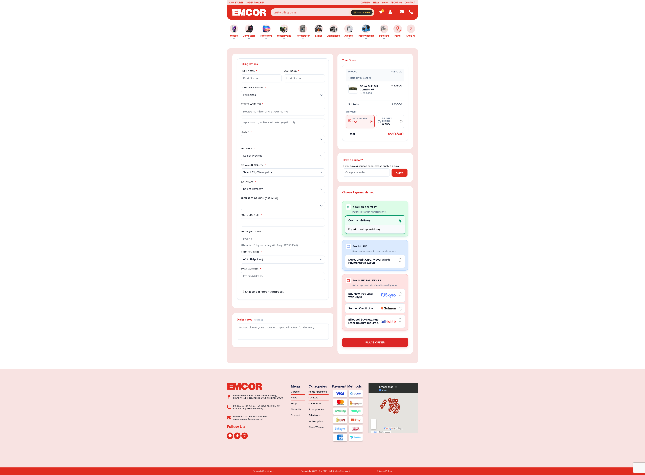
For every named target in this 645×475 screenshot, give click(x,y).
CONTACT (410, 2)
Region (246, 131)
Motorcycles (284, 35)
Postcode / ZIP (251, 215)
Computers (249, 35)
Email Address (251, 268)
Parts (398, 35)
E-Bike (318, 35)
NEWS (376, 2)
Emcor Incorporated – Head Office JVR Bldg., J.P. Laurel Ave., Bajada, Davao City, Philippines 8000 (258, 397)
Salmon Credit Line (360, 308)
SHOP (385, 2)
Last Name (291, 71)
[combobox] (322, 12)
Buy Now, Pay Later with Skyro (360, 295)
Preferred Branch (259, 198)
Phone (251, 231)
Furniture (384, 35)
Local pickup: (360, 120)
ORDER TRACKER (255, 2)
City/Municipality (253, 165)
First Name (249, 71)
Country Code (251, 252)
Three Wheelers (366, 35)
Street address (252, 104)
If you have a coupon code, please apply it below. (371, 166)
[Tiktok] (237, 436)
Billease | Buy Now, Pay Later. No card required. (363, 321)
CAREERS (366, 2)
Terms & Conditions (263, 471)
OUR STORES (236, 2)
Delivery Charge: (387, 121)
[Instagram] (244, 436)
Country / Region (253, 87)
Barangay (248, 181)
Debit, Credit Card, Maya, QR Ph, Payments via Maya (369, 261)
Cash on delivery (359, 220)
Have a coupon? (353, 160)
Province (247, 148)
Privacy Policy (384, 471)
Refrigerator (303, 35)
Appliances (333, 35)
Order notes (250, 319)
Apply (399, 172)
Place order (375, 342)
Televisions (266, 35)
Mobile (234, 35)
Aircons (349, 35)
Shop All (410, 35)
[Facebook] (230, 436)
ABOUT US (396, 2)
